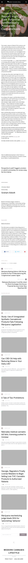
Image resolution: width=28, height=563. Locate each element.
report (14, 60)
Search (23, 534)
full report (15, 136)
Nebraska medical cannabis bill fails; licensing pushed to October (13, 434)
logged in (7, 263)
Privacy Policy (9, 559)
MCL (3, 327)
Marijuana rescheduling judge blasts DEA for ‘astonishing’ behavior (11, 518)
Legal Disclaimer (18, 559)
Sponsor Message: (4, 182)
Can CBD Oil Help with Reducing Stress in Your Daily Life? (11, 361)
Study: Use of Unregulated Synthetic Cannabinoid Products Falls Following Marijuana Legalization (12, 320)
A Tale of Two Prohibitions (12, 398)
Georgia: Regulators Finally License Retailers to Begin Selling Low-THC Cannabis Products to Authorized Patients (13, 476)
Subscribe (23, 140)
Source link (4, 220)
